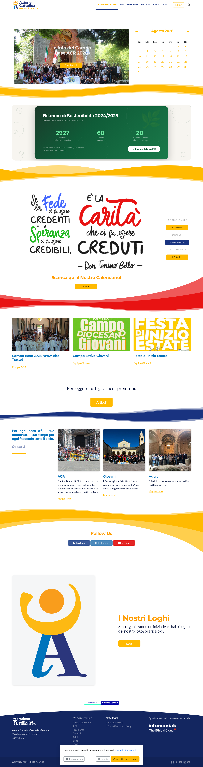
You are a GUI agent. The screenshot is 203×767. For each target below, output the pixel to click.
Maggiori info (64, 498)
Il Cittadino (177, 257)
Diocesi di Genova (177, 242)
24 (139, 67)
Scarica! (85, 286)
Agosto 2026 (162, 31)
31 (139, 72)
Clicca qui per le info (71, 68)
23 (185, 61)
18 (147, 61)
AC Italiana (177, 227)
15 (178, 56)
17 (139, 61)
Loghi (129, 643)
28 (170, 67)
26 (155, 67)
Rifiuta (105, 758)
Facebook (80, 543)
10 (139, 56)
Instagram (103, 543)
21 (170, 61)
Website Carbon (110, 702)
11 (147, 56)
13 (162, 56)
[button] (67, 81)
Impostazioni (76, 758)
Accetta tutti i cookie (127, 758)
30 (185, 67)
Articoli (101, 402)
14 (170, 56)
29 (178, 67)
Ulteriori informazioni (125, 750)
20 (162, 61)
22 (178, 61)
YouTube (126, 543)
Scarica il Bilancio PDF (145, 149)
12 (155, 56)
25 (147, 67)
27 (162, 67)
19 (155, 61)
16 (185, 56)
